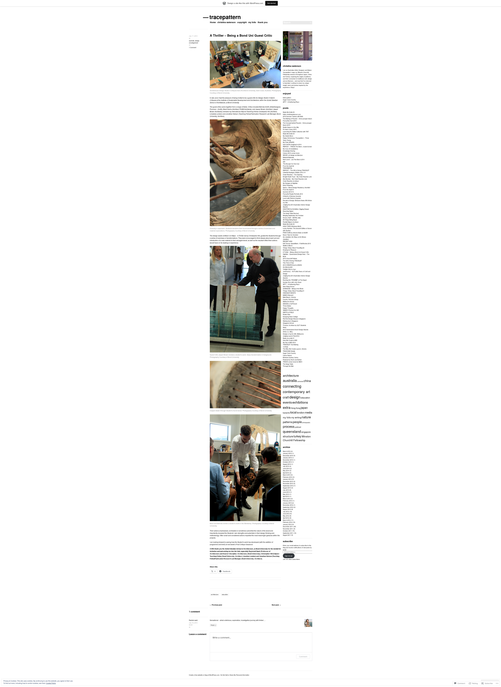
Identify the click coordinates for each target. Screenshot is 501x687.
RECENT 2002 (287, 241)
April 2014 (286, 473)
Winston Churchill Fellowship (297, 438)
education (225, 594)
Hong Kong (295, 408)
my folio (252, 22)
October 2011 (287, 531)
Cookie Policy (51, 683)
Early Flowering (288, 185)
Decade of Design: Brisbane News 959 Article (297, 200)
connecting (292, 386)
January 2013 (287, 503)
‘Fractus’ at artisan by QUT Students (294, 325)
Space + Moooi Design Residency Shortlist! (296, 187)
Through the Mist (288, 366)
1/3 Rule (285, 347)
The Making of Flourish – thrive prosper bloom (297, 119)
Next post (276, 605)
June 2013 (286, 492)
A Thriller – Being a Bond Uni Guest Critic (296, 252)
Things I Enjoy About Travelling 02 (293, 248)
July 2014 (286, 466)
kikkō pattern (287, 98)
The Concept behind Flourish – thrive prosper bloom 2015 (297, 124)
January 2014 (287, 479)
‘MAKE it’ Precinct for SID (291, 310)
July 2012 (286, 511)
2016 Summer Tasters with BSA (293, 116)
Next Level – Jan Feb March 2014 (293, 159)
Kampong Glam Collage (290, 317)
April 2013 (286, 496)
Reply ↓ (213, 625)
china (307, 380)
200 (284, 162)
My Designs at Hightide (290, 183)
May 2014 (286, 470)
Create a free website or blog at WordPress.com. (204, 675)
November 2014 (288, 460)
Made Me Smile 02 (288, 224)
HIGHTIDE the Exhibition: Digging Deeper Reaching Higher (296, 210)
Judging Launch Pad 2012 (291, 336)
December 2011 (288, 526)
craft (286, 397)
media (308, 412)
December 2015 (288, 455)
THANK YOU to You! (289, 269)
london (301, 412)
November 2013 (288, 483)
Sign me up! (288, 556)
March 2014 (286, 475)
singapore (306, 431)
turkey (297, 436)
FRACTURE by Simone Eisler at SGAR (295, 233)
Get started (271, 3)
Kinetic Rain (286, 314)
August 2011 (287, 535)
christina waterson (226, 22)
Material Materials (288, 157)
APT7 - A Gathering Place (291, 102)
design (197, 41)
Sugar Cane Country (289, 100)
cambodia (300, 381)
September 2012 (288, 507)
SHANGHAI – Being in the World (293, 288)
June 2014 (286, 468)
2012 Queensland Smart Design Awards (295, 329)
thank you (263, 22)
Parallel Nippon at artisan (291, 222)
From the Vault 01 (288, 189)
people (297, 421)
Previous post (216, 605)
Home (213, 22)
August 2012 (287, 509)
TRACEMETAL (287, 168)
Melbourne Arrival (288, 301)
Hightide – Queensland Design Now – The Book (296, 255)
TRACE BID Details (289, 351)
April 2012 (286, 518)
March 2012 (286, 520)
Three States (287, 306)
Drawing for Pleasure (289, 250)
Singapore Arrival (288, 323)
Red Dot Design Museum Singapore (294, 319)
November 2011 (288, 529)
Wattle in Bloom (288, 245)
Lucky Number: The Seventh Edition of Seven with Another (297, 229)
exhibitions (300, 402)
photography (306, 422)
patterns (287, 422)
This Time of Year (288, 263)
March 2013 (286, 498)
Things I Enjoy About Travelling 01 (293, 291)
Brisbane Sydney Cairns (290, 357)
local (293, 412)
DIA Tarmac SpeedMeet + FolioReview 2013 (297, 243)
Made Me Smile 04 (288, 112)
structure (288, 436)
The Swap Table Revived (291, 213)
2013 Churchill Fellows (290, 258)
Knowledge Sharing (289, 151)
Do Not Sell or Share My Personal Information (234, 675)
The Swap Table (288, 364)
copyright (242, 22)
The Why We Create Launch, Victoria (294, 349)
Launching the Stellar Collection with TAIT (296, 131)
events (287, 402)
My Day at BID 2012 (289, 342)
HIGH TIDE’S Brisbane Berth (292, 226)
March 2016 (286, 451)
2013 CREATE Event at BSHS (292, 265)
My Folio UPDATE (288, 142)
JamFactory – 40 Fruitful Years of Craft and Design (296, 272)
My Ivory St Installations (290, 149)
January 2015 (287, 458)
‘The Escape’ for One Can (291, 164)
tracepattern (225, 17)
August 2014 (287, 464)
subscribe (288, 541)
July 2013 (286, 490)
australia (191, 41)
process (288, 426)
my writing (296, 417)
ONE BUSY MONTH (289, 293)
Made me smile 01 (288, 338)
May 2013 (286, 494)
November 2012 (288, 505)
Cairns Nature (287, 355)
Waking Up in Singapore (290, 321)
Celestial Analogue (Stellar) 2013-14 (294, 172)
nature (306, 417)
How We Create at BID (290, 340)
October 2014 (287, 462)
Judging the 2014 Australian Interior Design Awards (296, 206)
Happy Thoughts (288, 308)
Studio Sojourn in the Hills (291, 127)
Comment (303, 656)
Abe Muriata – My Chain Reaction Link (295, 179)
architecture (214, 594)
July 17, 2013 (193, 36)
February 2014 (287, 477)
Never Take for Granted (290, 235)
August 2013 (287, 488)
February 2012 (287, 522)
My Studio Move (288, 136)
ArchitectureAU (288, 267)
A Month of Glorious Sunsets (292, 196)
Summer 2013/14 (288, 192)
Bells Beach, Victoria (289, 297)
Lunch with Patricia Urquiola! (292, 198)
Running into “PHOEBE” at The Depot (295, 280)
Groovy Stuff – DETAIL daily (292, 218)
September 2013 (288, 486)
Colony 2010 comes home (291, 153)
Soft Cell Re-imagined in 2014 (292, 144)
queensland (292, 431)
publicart (298, 427)
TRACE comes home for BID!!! (292, 362)
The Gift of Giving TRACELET (292, 261)
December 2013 (288, 481)
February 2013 (287, 501)
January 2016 (287, 453)
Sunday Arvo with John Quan (292, 282)
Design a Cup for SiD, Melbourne (293, 334)
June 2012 (286, 513)
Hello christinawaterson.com (292, 114)
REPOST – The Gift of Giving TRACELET (296, 170)
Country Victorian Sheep (290, 299)
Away (284, 327)
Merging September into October (293, 215)
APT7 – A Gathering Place (291, 284)
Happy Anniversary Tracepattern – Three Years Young (296, 139)
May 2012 (286, 516)
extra (286, 407)
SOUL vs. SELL (288, 332)
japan (304, 408)
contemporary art (296, 391)
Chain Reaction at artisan (291, 181)
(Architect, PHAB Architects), (242, 109)
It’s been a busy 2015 (289, 129)
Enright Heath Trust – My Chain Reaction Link (297, 177)
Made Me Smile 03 (288, 134)
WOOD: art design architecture (293, 155)
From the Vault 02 (288, 166)
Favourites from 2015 (289, 121)
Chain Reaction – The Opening (292, 174)
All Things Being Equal (290, 220)
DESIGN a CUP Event (290, 304)
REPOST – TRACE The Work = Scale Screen (297, 146)
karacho (286, 412)
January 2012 (287, 524)
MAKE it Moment (288, 295)
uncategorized (193, 43)
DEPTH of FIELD (288, 312)
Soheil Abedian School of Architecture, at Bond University (246, 549)
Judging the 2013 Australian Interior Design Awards (296, 277)
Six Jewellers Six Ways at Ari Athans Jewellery (294, 238)
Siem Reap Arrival (288, 286)
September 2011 (288, 533)
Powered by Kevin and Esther (292, 360)
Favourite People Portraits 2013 (293, 194)
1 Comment (192, 47)
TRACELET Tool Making (290, 344)
